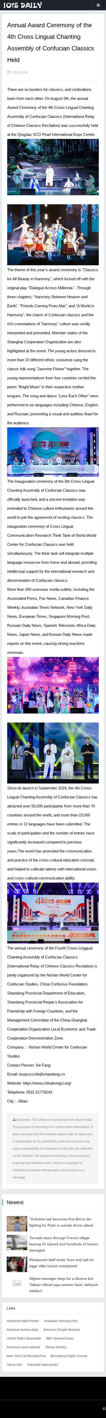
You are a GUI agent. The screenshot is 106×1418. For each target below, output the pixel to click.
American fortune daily (22, 1330)
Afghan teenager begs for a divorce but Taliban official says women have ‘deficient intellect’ (63, 1284)
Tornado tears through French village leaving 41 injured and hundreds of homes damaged (63, 1244)
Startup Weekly (55, 1347)
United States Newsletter (24, 1338)
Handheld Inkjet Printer (23, 1321)
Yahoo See (14, 1365)
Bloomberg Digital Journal (69, 1356)
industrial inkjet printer (42, 1365)
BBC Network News (60, 1338)
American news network (23, 1347)
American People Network (61, 1330)
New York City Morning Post (26, 1356)
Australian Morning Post (60, 1321)
